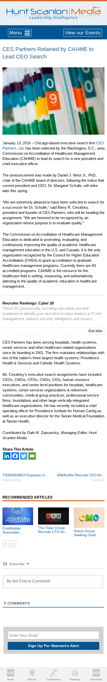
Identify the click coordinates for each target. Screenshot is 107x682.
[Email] (32, 456)
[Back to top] (98, 660)
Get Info (95, 331)
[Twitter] (23, 456)
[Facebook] (15, 456)
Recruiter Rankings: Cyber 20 (28, 303)
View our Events (83, 32)
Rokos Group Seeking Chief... (86, 533)
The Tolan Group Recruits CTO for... (52, 530)
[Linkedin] (6, 456)
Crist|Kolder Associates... (12, 530)
